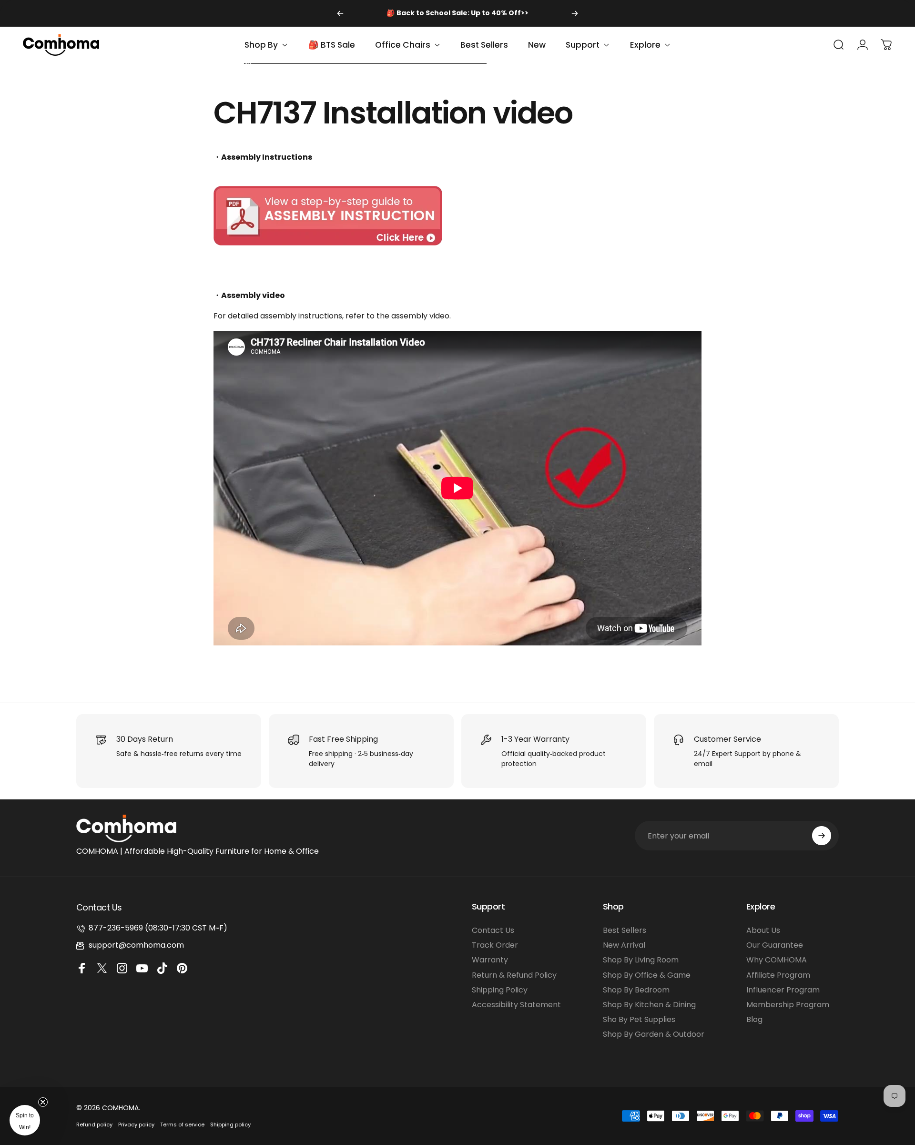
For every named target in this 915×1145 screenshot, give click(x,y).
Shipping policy (230, 1124)
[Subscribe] (821, 835)
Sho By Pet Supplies (639, 1019)
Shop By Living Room (641, 959)
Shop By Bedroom (636, 989)
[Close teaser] (43, 1102)
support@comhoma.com (136, 945)
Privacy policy (136, 1124)
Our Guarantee (774, 945)
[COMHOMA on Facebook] (83, 968)
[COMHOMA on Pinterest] (183, 968)
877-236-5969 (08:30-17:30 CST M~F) (158, 927)
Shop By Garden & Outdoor (653, 1034)
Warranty (490, 959)
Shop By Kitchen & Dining (649, 1004)
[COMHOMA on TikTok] (163, 968)
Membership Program (787, 1004)
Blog (754, 1019)
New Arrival (624, 945)
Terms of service (182, 1124)
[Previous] (340, 13)
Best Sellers (624, 930)
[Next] (574, 13)
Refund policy (94, 1124)
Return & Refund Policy (514, 975)
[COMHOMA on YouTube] (143, 968)
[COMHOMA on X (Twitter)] (103, 968)
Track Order (495, 945)
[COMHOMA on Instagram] (123, 968)
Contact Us (493, 930)
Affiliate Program (778, 975)
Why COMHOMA (776, 959)
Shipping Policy (500, 989)
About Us (763, 930)
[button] (25, 1120)
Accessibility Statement (516, 1004)
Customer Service (727, 739)
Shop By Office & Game (647, 975)
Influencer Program (783, 989)
